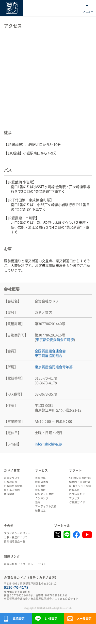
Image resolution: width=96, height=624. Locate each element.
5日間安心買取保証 (80, 478)
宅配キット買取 (44, 494)
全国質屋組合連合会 (50, 351)
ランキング (41, 498)
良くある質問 (12, 490)
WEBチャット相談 (80, 486)
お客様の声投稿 (13, 486)
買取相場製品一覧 (14, 541)
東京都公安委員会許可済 (55, 339)
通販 (38, 502)
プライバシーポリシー (17, 533)
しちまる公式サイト (66, 598)
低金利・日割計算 (79, 482)
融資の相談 (41, 482)
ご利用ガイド (77, 502)
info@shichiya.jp (48, 444)
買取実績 (9, 494)
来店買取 (40, 486)
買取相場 (40, 478)
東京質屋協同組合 (48, 355)
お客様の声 (10, 482)
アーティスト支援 (45, 506)
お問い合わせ (77, 494)
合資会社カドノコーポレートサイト (25, 564)
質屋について (12, 478)
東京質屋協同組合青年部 (54, 367)
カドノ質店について (16, 537)
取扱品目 (74, 490)
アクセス (74, 498)
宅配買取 (40, 490)
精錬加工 (40, 510)
